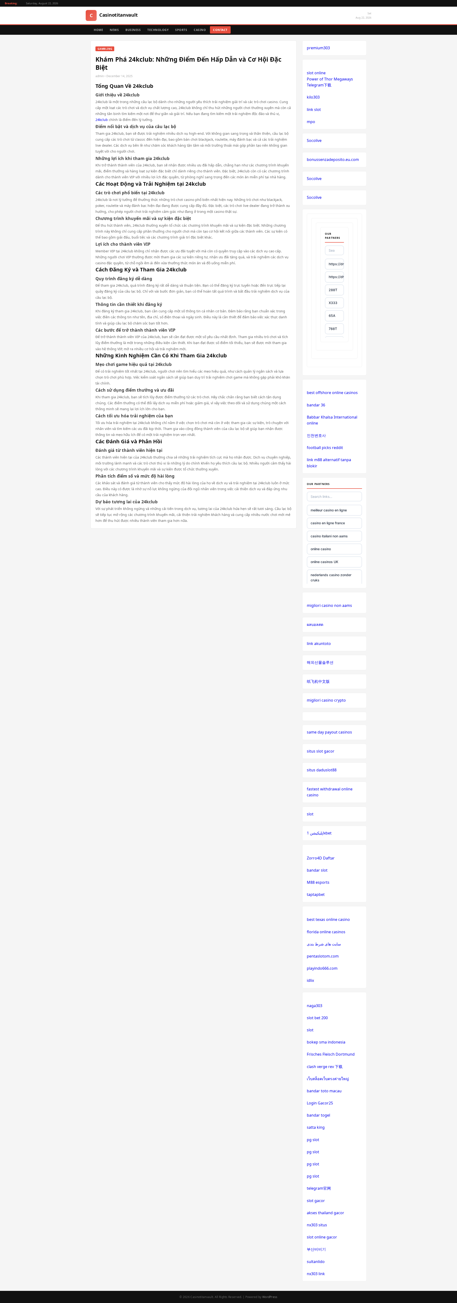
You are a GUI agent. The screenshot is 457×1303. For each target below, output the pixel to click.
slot (310, 814)
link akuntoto (319, 643)
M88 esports (318, 882)
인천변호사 (316, 435)
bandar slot (317, 870)
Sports (181, 30)
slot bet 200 (317, 1017)
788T (333, 329)
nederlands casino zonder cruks (331, 577)
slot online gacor (322, 1237)
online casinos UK (324, 562)
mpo (311, 121)
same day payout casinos (329, 732)
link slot (314, 109)
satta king (316, 1127)
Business (133, 30)
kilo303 (313, 97)
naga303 (314, 1005)
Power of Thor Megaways (330, 79)
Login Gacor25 (320, 1103)
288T (333, 290)
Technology (158, 30)
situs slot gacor (320, 751)
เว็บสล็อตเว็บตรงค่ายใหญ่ (328, 1078)
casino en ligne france (328, 523)
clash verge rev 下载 (325, 1066)
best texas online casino (328, 919)
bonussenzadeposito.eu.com (333, 159)
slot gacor (316, 1200)
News (114, 30)
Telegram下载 (319, 85)
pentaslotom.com (323, 956)
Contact (220, 30)
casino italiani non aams (329, 536)
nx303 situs (317, 1225)
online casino (321, 549)
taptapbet (316, 894)
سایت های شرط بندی (324, 944)
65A (332, 316)
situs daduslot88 (322, 770)
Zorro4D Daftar (321, 858)
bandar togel (318, 1115)
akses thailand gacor (325, 1212)
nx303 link (316, 1273)
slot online (316, 72)
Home (98, 30)
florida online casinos (326, 931)
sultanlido (316, 1261)
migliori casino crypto (326, 700)
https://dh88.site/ (336, 277)
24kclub (101, 119)
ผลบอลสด (315, 624)
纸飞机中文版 (318, 681)
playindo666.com (322, 968)
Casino (200, 30)
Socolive (314, 140)
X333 (333, 303)
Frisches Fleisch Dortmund (331, 1054)
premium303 (318, 47)
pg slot (313, 1139)
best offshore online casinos (332, 392)
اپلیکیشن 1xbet (319, 833)
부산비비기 (316, 1249)
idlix (310, 980)
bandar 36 (316, 405)
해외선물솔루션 (320, 662)
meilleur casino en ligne (329, 510)
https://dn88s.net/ (336, 264)
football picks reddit (325, 447)
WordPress (270, 1297)
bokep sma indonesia (326, 1042)
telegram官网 (319, 1188)
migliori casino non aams (329, 605)
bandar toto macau (324, 1090)
